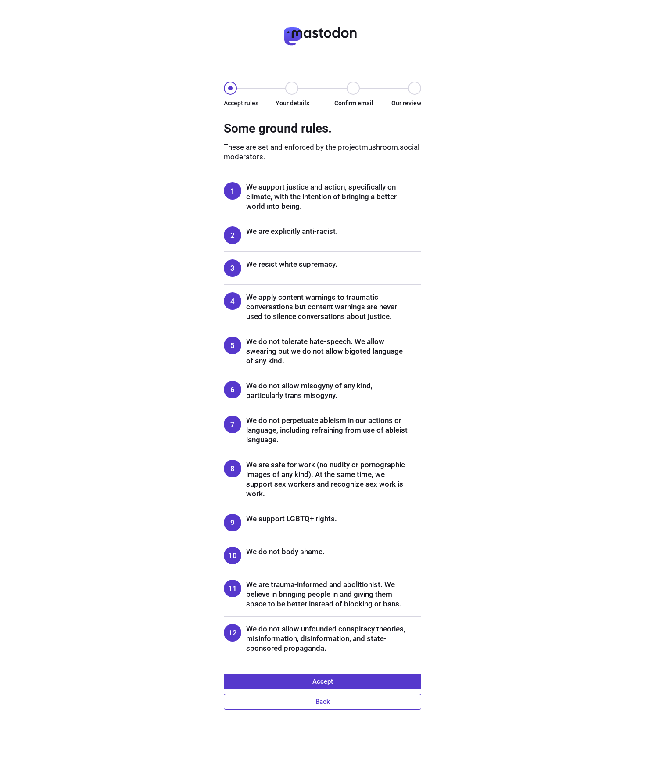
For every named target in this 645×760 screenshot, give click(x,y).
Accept (322, 681)
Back (322, 702)
